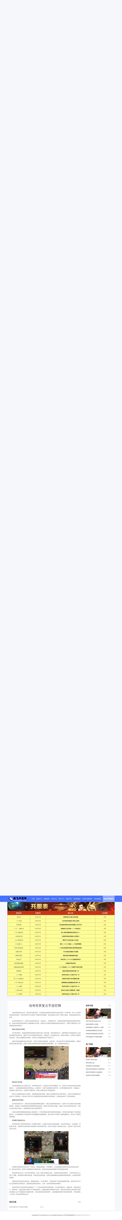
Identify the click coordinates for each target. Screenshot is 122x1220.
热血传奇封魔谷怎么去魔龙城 (94, 1072)
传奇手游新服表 (87, 899)
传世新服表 (97, 899)
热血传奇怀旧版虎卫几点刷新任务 (95, 1069)
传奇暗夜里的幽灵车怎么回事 (94, 1030)
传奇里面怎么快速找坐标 (93, 1066)
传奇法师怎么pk (90, 1063)
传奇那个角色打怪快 (91, 1059)
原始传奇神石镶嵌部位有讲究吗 (94, 1033)
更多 (79, 1202)
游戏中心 (39, 899)
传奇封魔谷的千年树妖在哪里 (18, 1207)
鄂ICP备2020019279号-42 (82, 1215)
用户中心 (61, 899)
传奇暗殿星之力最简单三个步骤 (94, 1027)
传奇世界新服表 (109, 899)
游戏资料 (46, 899)
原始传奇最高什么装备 (92, 1024)
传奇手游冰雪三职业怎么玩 (93, 1021)
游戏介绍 (69, 899)
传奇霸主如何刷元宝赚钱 (93, 1075)
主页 (33, 899)
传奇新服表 (77, 899)
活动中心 (54, 899)
